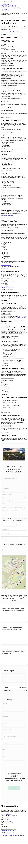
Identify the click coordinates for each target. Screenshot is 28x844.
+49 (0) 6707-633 (5, 4)
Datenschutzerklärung (21, 317)
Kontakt (6, 9)
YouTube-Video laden (5, 426)
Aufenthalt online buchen (7, 31)
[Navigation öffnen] (14, 12)
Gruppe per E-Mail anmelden (8, 287)
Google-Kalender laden (6, 313)
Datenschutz (8, 830)
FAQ (15, 830)
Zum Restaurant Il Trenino (7, 378)
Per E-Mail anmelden (6, 265)
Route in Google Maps (6, 814)
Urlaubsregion (15, 8)
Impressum (3, 830)
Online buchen (4, 10)
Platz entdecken (17, 31)
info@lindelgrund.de (8, 822)
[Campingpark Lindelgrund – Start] (8, 5)
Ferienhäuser (8, 6)
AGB (12, 830)
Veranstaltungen (8, 8)
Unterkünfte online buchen (7, 215)
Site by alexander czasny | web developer (10, 835)
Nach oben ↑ (22, 835)
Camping (3, 6)
